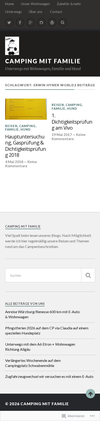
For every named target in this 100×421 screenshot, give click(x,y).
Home (9, 4)
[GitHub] (41, 22)
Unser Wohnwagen (35, 4)
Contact (56, 12)
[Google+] (31, 22)
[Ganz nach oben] (90, 393)
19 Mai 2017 (62, 134)
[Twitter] (9, 22)
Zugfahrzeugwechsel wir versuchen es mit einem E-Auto (49, 376)
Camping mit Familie (43, 61)
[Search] (63, 22)
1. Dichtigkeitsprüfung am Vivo (72, 121)
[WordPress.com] (52, 22)
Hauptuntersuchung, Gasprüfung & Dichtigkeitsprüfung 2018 (25, 146)
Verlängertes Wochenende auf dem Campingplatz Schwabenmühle (33, 363)
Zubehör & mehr (69, 4)
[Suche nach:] (50, 275)
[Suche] (88, 275)
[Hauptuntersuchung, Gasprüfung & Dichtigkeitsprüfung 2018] (26, 109)
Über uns (36, 12)
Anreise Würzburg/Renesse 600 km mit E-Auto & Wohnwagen (42, 314)
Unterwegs (13, 12)
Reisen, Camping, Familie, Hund (21, 127)
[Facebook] (20, 22)
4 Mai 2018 (14, 162)
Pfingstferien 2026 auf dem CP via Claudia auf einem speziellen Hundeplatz (46, 330)
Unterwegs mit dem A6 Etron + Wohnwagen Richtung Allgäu (40, 346)
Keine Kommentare (21, 164)
